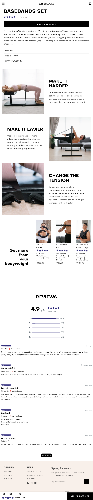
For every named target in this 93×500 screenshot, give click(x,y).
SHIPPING (8, 472)
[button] (46, 318)
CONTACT (31, 479)
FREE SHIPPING (11, 56)
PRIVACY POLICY (34, 472)
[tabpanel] (46, 402)
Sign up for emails (61, 468)
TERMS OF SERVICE (35, 475)
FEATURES (9, 50)
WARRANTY (8, 479)
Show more (46, 455)
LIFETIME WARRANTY (13, 61)
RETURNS (8, 475)
